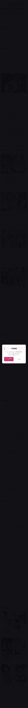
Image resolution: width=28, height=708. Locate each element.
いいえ (19, 359)
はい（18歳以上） (9, 359)
